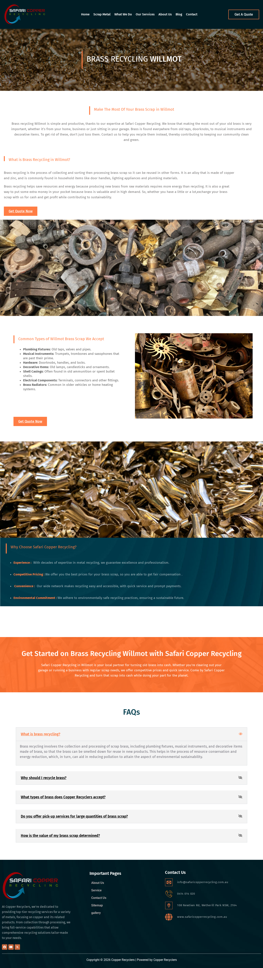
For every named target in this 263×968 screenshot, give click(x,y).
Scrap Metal (102, 14)
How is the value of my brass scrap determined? (60, 835)
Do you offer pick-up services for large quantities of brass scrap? (74, 816)
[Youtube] (11, 947)
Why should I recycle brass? (43, 778)
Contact (191, 14)
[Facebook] (4, 947)
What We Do (123, 14)
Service (96, 890)
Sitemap (97, 905)
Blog (179, 14)
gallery (96, 912)
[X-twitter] (17, 947)
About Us (165, 14)
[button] (131, 734)
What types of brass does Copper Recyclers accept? (63, 797)
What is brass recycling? (40, 734)
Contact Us (98, 897)
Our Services (145, 14)
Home (85, 14)
